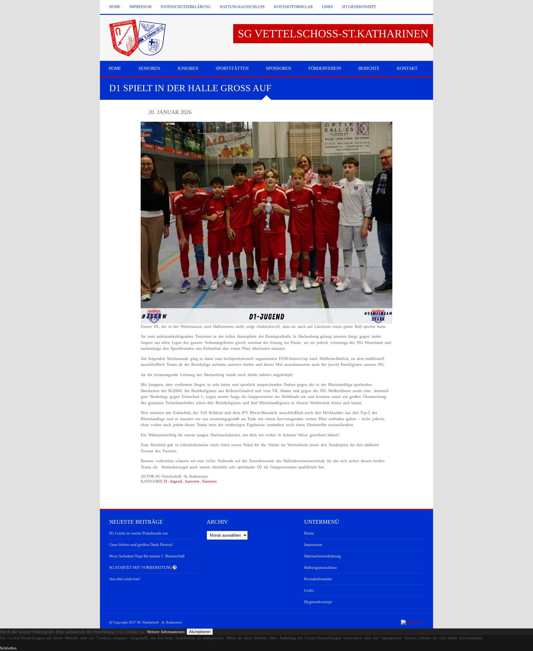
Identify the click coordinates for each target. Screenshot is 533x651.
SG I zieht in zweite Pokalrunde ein (138, 533)
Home (114, 7)
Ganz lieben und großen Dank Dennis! (141, 544)
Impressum (140, 7)
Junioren (192, 481)
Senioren (209, 481)
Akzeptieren (199, 631)
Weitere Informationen (166, 631)
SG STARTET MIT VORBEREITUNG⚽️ (143, 567)
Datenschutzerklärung (186, 7)
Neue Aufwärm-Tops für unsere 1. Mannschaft (147, 556)
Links (327, 7)
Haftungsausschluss (242, 7)
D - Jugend (173, 481)
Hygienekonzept (359, 7)
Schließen (8, 648)
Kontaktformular (293, 7)
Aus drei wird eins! (124, 579)
